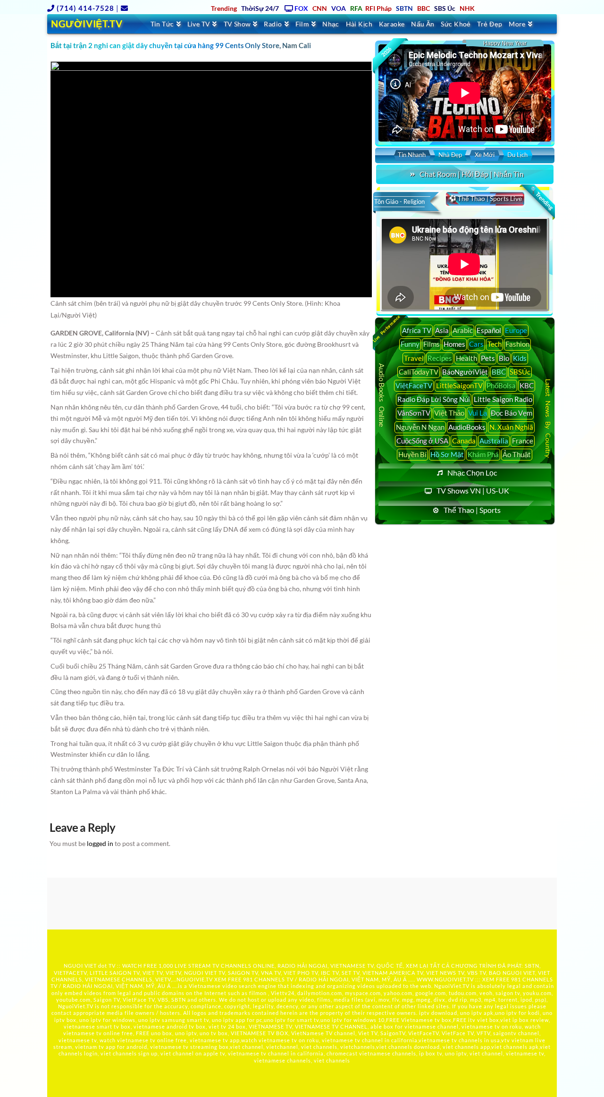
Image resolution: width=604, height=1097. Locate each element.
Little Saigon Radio (503, 399)
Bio (504, 358)
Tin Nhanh (412, 155)
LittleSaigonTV (459, 385)
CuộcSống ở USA (422, 440)
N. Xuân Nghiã (511, 427)
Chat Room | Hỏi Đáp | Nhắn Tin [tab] (471, 173)
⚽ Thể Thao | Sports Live (485, 198)
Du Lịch (517, 155)
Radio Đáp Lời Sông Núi (433, 399)
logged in (100, 843)
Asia (442, 330)
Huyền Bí (412, 454)
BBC (499, 372)
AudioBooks (467, 427)
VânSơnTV (413, 413)
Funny (410, 344)
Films (431, 344)
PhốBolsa (501, 385)
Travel (414, 358)
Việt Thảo (449, 413)
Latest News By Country (548, 417)
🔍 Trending (541, 198)
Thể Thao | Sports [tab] (472, 509)
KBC (527, 385)
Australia (493, 440)
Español (489, 330)
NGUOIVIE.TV (194, 979)
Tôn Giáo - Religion (399, 201)
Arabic (463, 330)
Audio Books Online (382, 395)
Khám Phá (483, 454)
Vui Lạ (477, 413)
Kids (520, 358)
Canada (464, 440)
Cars (476, 344)
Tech (494, 344)
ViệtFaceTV (413, 385)
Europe (516, 330)
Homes (454, 344)
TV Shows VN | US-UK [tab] (472, 490)
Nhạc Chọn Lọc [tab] (472, 472)
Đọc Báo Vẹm (511, 413)
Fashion (517, 344)
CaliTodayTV (418, 372)
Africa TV (416, 330)
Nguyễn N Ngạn (420, 427)
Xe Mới (485, 155)
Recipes (440, 358)
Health (466, 358)
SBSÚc (520, 372)
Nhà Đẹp (450, 155)
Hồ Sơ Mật (447, 454)
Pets (488, 358)
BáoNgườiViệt (465, 372)
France (522, 440)
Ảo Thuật (517, 454)
